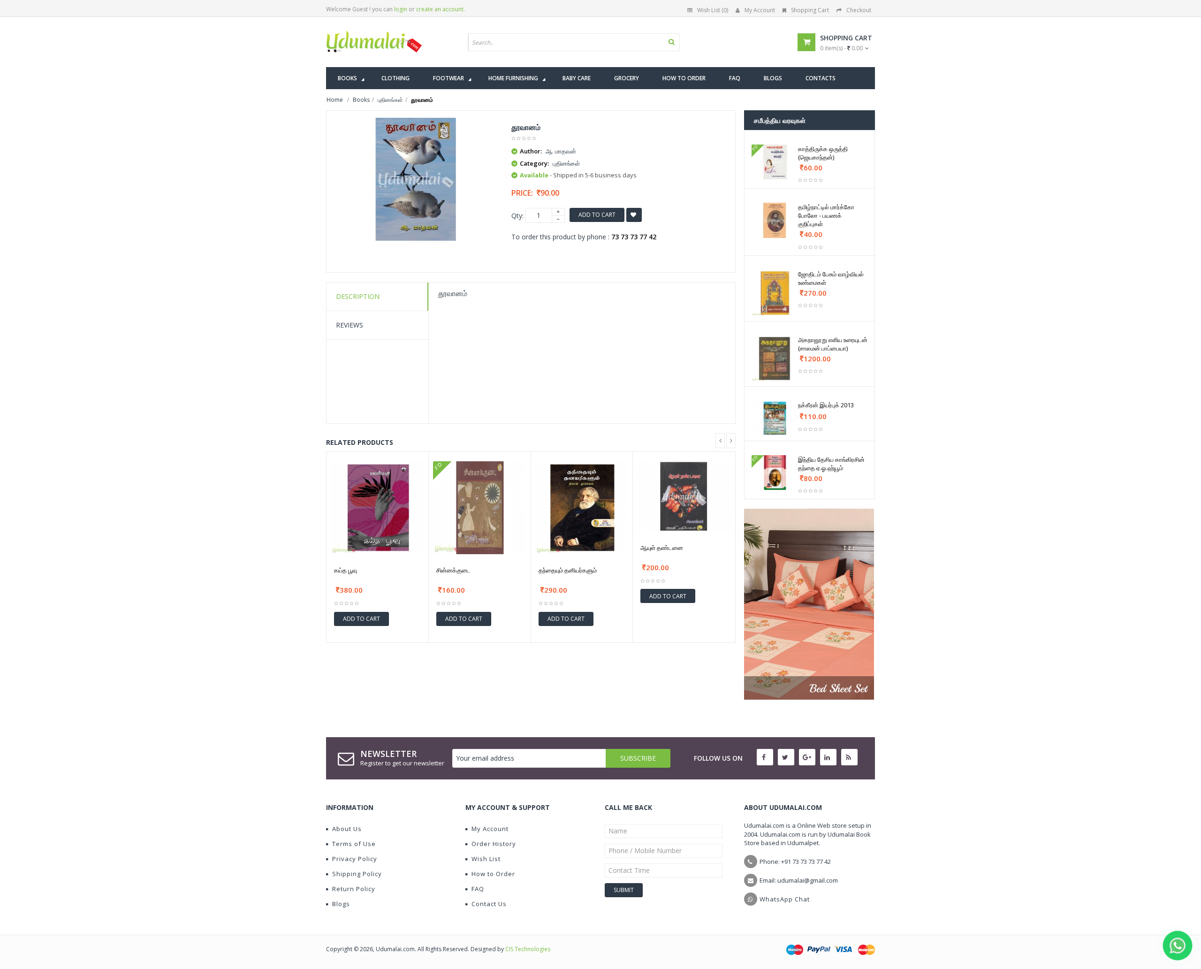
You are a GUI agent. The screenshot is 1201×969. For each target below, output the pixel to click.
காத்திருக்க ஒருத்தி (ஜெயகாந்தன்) (823, 153)
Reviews (349, 324)
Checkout (858, 10)
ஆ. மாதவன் (561, 151)
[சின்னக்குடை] (479, 508)
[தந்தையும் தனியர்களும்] (582, 508)
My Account (760, 10)
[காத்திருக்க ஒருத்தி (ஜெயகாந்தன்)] (775, 162)
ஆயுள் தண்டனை (661, 547)
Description (358, 296)
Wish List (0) (712, 10)
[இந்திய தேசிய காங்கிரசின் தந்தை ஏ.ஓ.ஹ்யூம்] (775, 472)
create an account (440, 9)
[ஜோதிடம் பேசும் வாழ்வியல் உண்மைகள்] (775, 293)
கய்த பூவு (345, 570)
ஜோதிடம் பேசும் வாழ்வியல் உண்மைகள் (831, 278)
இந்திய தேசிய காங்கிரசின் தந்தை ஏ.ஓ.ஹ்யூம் (831, 463)
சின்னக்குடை (453, 570)
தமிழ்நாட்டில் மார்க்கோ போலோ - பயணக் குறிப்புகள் (826, 215)
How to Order (493, 874)
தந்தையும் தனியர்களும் (568, 570)
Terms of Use (354, 843)
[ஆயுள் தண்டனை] (684, 496)
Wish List (486, 859)
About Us (347, 828)
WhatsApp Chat (785, 899)
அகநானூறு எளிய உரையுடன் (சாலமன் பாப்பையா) (832, 344)
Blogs (341, 904)
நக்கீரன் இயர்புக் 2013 (826, 405)
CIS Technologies (527, 949)
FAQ (477, 889)
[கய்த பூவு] (377, 508)
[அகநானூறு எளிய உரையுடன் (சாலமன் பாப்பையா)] (775, 359)
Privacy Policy (354, 859)
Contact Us (489, 904)
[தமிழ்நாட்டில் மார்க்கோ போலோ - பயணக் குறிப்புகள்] (775, 220)
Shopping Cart (810, 10)
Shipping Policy (357, 874)
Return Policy (353, 889)
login (400, 9)
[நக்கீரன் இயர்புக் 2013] (775, 418)
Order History (493, 843)
